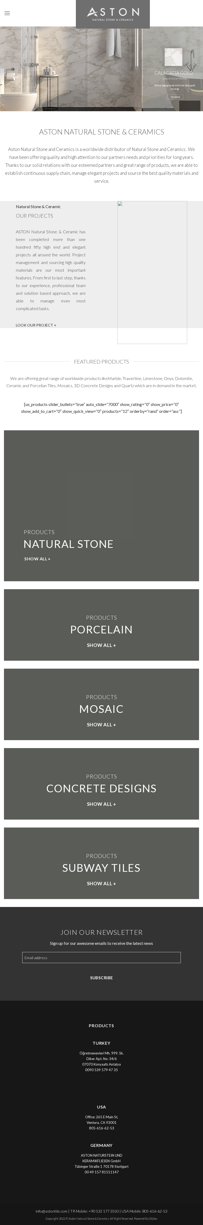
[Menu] (7, 13)
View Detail (175, 97)
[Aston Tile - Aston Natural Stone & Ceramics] (101, 14)
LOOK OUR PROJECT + (36, 325)
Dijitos (153, 1218)
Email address (37, 957)
